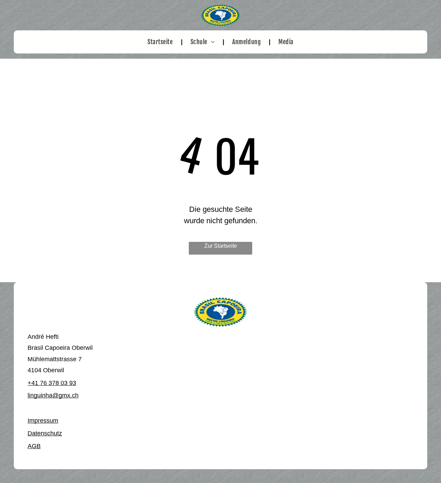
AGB (34, 446)
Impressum (43, 420)
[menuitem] (161, 41)
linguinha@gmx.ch (53, 395)
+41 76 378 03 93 (52, 382)
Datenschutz (45, 433)
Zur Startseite (220, 246)
